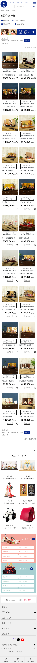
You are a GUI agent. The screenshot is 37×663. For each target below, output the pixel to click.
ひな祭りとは (6, 547)
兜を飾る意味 (6, 581)
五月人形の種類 (23, 581)
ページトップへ (34, 450)
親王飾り (8, 10)
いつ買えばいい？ (23, 586)
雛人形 (12, 2)
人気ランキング (23, 547)
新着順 (21, 40)
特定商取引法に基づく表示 (9, 645)
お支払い (5, 607)
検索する (34, 6)
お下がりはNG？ (7, 556)
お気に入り (28, 2)
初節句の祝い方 (23, 590)
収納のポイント (23, 560)
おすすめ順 (5, 43)
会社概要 (5, 633)
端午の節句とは (7, 577)
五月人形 (19, 2)
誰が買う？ (5, 560)
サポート (5, 628)
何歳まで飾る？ (23, 556)
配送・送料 (6, 612)
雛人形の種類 (6, 551)
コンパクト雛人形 (23, 551)
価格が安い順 (5, 40)
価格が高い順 (14, 40)
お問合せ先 (6, 623)
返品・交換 (6, 617)
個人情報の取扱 (6, 648)
